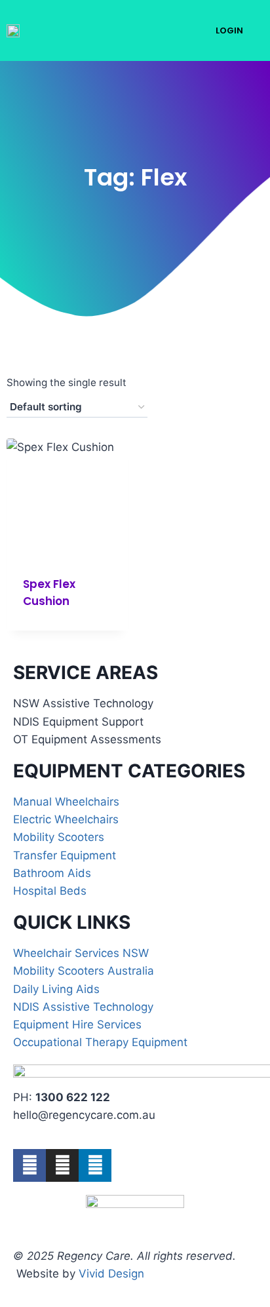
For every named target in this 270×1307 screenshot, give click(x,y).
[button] (174, 30)
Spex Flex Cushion (49, 592)
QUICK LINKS (71, 922)
